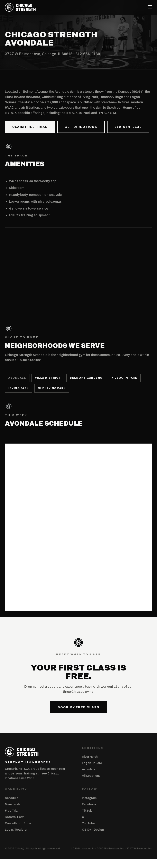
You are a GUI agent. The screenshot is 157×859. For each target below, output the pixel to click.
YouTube (88, 823)
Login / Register (16, 829)
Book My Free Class (79, 707)
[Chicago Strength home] (20, 7)
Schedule (11, 798)
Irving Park (18, 388)
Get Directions (81, 126)
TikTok (87, 810)
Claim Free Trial (29, 126)
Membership (13, 804)
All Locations (91, 775)
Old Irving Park (52, 388)
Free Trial (11, 810)
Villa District (48, 377)
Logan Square (92, 763)
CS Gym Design (93, 829)
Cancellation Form (18, 823)
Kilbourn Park (124, 377)
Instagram (89, 798)
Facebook (89, 804)
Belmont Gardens (86, 377)
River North (90, 756)
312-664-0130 (87, 54)
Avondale (88, 769)
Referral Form (14, 817)
